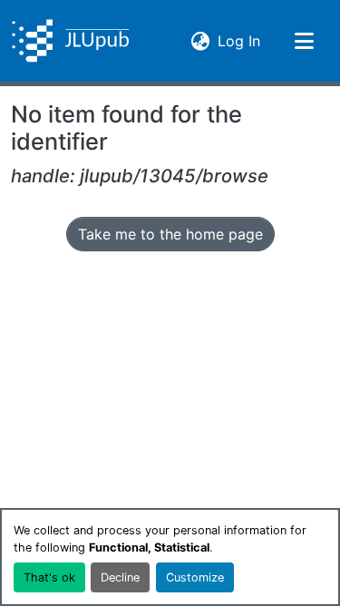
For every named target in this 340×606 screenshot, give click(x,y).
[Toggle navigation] (303, 41)
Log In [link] (239, 40)
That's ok (49, 577)
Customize (195, 577)
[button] (70, 41)
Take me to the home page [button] (170, 234)
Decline (120, 577)
